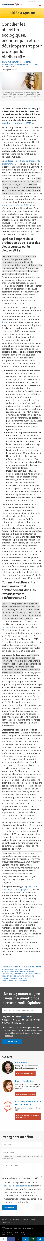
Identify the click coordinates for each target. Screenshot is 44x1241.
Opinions (29, 13)
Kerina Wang (7, 62)
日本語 (7, 1023)
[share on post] (18, 1239)
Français (15, 70)
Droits (4, 1219)
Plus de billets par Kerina (25, 1073)
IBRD (3, 1232)
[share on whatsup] (33, 1239)
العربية (17, 1020)
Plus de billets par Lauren (25, 1094)
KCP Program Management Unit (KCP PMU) (20, 64)
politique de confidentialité (17, 1185)
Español (7, 1020)
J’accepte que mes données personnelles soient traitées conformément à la (23, 1031)
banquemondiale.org (35, 1)
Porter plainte (6, 1223)
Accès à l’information (14, 1219)
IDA (8, 1232)
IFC (12, 1232)
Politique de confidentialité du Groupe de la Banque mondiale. (23, 1033)
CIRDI (22, 1232)
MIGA (17, 1232)
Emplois (25, 1219)
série (30, 108)
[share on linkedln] (25, 1239)
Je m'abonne (12, 1041)
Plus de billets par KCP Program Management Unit (27, 1117)
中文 (38, 1020)
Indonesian (19, 1023)
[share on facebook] (11, 1239)
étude (4, 322)
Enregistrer (9, 1207)
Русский (28, 1020)
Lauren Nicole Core (21, 62)
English (18, 1017)
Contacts (32, 1219)
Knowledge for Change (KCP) (16, 123)
